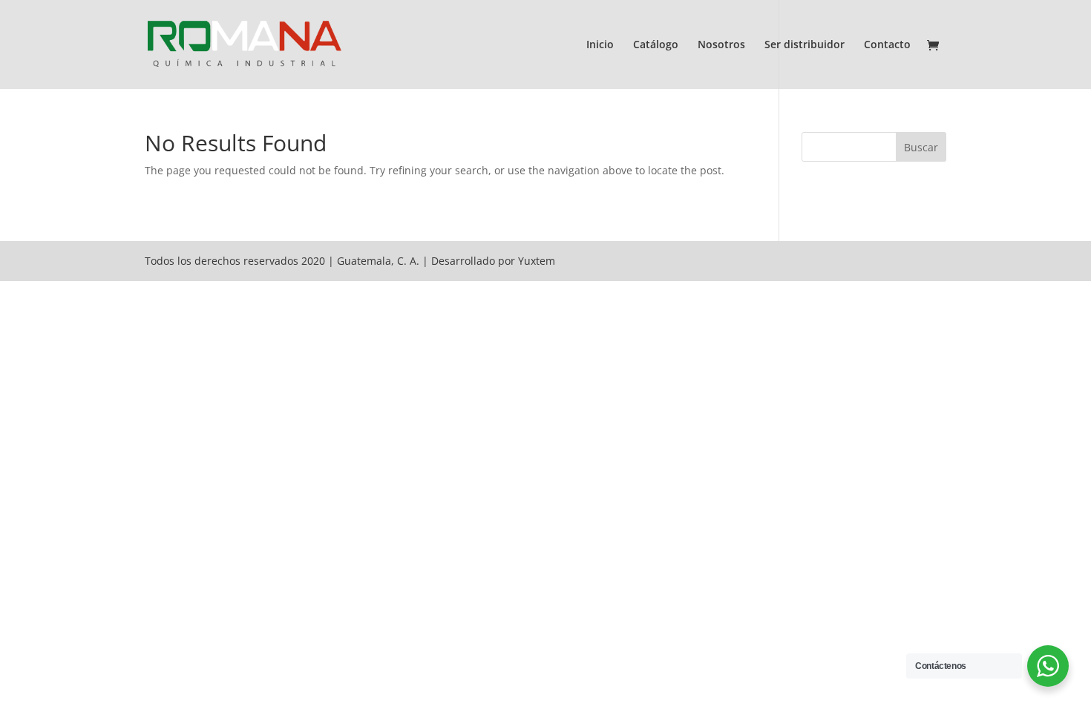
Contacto (887, 45)
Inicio (600, 45)
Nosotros (721, 45)
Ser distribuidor (804, 45)
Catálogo (655, 45)
